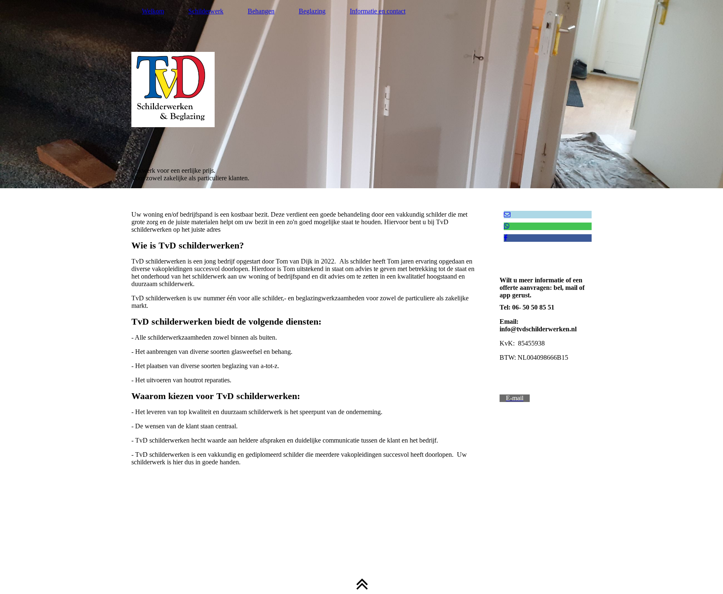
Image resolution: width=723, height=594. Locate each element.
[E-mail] (507, 214)
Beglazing (312, 11)
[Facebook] (506, 237)
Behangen (261, 11)
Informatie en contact (377, 11)
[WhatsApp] (507, 226)
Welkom (153, 11)
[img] (361, 94)
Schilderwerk (205, 11)
